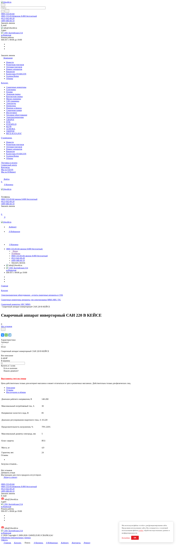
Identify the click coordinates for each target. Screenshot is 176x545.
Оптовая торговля (14, 67)
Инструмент (11, 113)
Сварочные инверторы (16, 87)
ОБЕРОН (10, 131)
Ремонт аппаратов (14, 69)
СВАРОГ (10, 120)
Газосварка (11, 89)
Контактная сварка (14, 96)
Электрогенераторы (15, 117)
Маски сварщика (13, 99)
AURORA (10, 129)
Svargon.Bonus (12, 76)
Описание (10, 388)
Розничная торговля (15, 65)
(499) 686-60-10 (7, 21)
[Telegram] (9, 335)
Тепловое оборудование (16, 115)
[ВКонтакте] (2, 335)
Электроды (11, 103)
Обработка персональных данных (16, 538)
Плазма (9, 92)
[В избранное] (3, 329)
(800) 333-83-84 (7, 14)
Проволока (11, 106)
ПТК (8, 122)
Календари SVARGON (16, 74)
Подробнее (126, 538)
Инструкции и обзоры (16, 392)
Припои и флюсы (14, 108)
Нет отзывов (6, 326)
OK (135, 538)
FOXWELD (11, 124)
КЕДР (8, 126)
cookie (140, 530)
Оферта (4, 540)
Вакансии (10, 71)
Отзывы (9, 390)
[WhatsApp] (6, 335)
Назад (15, 251)
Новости (10, 62)
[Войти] (2, 212)
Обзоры (9, 78)
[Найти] (7, 11)
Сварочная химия (14, 110)
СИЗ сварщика (12, 101)
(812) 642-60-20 (7, 18)
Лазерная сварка (13, 94)
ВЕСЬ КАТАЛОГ (14, 133)
